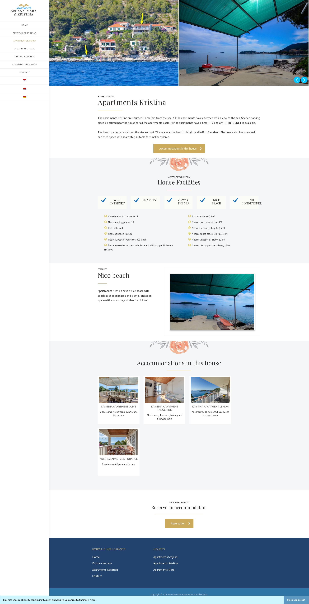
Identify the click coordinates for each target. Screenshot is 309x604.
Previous (297, 80)
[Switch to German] (24, 97)
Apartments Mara (163, 569)
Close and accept (296, 599)
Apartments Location (105, 569)
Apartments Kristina (165, 563)
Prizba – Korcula (102, 563)
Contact (97, 576)
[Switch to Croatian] (24, 80)
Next (304, 80)
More (92, 599)
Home (96, 557)
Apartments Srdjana (165, 557)
